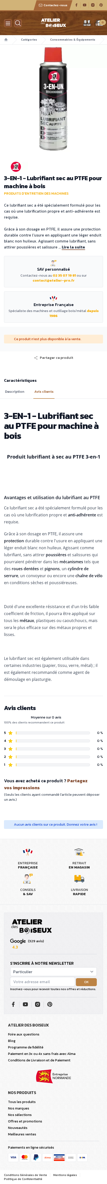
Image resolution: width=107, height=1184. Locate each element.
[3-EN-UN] (53, 167)
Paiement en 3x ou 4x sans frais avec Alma (41, 1053)
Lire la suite (73, 247)
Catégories (29, 40)
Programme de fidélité (25, 1047)
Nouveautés (17, 1127)
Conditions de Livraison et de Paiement (39, 1060)
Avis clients (44, 391)
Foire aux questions (23, 1034)
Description (14, 391)
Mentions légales (65, 1175)
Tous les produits (22, 1102)
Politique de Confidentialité (23, 1179)
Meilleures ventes (22, 1134)
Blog (11, 1040)
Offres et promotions (25, 1121)
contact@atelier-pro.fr (54, 280)
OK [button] (86, 982)
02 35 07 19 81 (64, 275)
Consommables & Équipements (72, 40)
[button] (53, 357)
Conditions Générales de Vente (25, 1175)
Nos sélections (20, 1114)
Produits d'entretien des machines (36, 193)
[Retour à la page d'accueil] (31, 927)
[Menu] (8, 23)
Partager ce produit (56, 357)
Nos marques (18, 1108)
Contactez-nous (55, 5)
